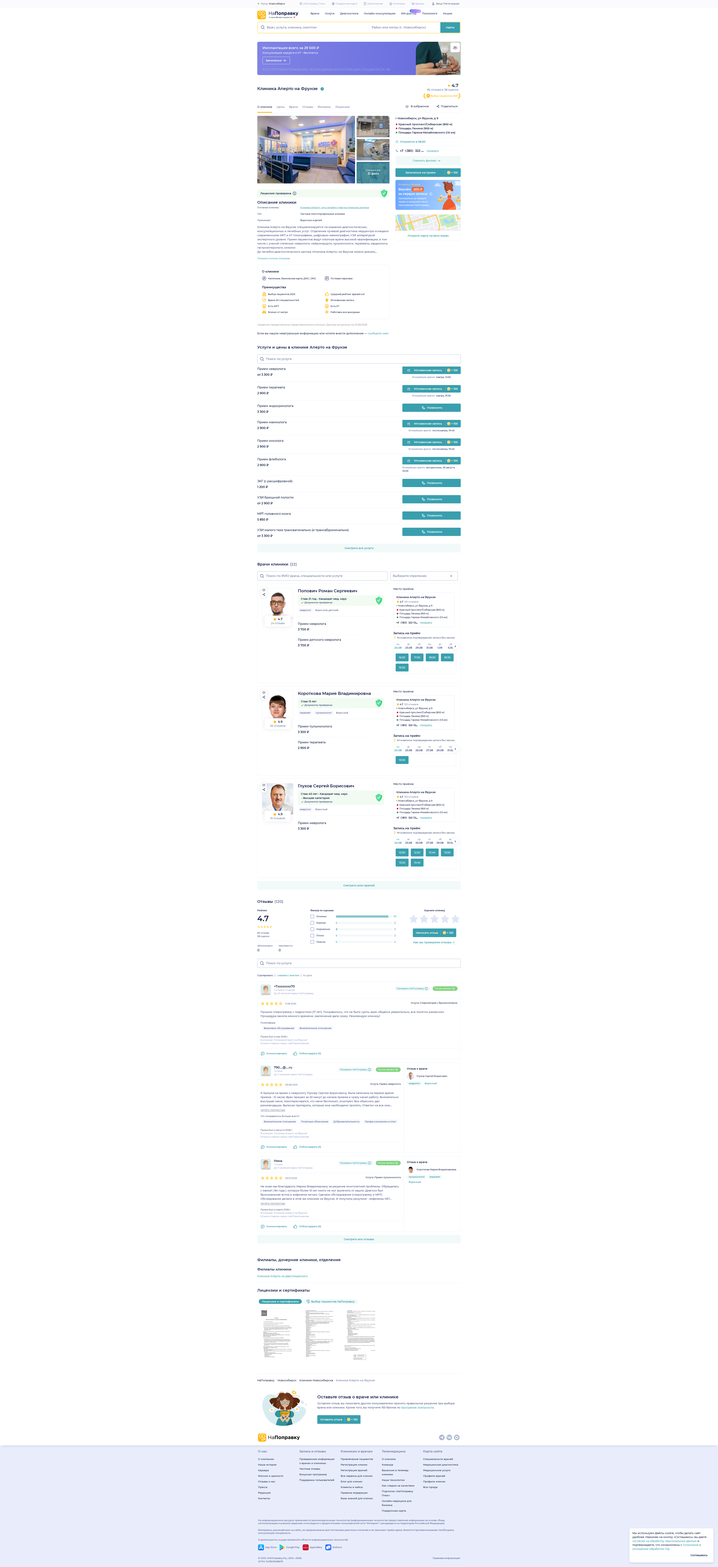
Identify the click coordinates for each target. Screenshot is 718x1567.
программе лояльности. (418, 1407)
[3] (264, 926)
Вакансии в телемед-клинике (395, 1472)
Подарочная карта (394, 1510)
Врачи (315, 13)
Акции (447, 13)
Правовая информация (446, 1558)
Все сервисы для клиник (357, 1475)
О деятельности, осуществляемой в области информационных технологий (303, 1539)
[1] (258, 926)
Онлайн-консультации (379, 13)
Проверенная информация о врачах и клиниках (317, 1461)
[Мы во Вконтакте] (449, 1438)
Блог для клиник (351, 1481)
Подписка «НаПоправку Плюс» (397, 1493)
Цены (281, 107)
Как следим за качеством (398, 1485)
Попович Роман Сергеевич (327, 590)
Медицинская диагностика (440, 1464)
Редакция (264, 1492)
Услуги (330, 13)
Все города (430, 1487)
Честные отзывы (309, 1468)
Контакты (264, 1498)
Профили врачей (434, 1475)
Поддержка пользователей (316, 1479)
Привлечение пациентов (357, 1458)
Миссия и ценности (270, 1475)
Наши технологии (393, 1479)
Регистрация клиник (354, 1464)
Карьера (263, 1470)
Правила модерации (354, 1492)
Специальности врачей (438, 1458)
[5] (270, 926)
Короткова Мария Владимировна (334, 693)
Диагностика (349, 13)
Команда (387, 1464)
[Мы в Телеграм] (442, 1438)
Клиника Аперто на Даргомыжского (282, 1276)
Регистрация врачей (354, 1470)
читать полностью (272, 1110)
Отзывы (307, 107)
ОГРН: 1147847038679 (270, 1561)
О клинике (389, 1458)
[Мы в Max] (457, 1438)
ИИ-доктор (409, 13)
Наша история (267, 1464)
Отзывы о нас (266, 1481)
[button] (313, 27)
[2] (261, 926)
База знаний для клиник (357, 1498)
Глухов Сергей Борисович (326, 785)
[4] (267, 926)
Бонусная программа (313, 1474)
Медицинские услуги (436, 1470)
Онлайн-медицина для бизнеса (397, 1503)
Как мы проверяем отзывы (432, 942)
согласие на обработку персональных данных (664, 1541)
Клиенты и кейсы (352, 1487)
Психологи (429, 13)
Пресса (262, 1487)
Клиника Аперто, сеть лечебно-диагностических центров (334, 207)
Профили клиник (434, 1481)
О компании (266, 1458)
